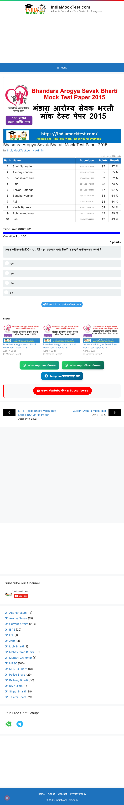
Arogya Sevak (18, 618)
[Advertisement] (62, 39)
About (51, 793)
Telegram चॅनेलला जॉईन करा (65, 376)
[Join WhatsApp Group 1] (9, 726)
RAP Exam (16, 685)
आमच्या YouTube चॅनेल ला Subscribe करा (64, 390)
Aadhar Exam (18, 612)
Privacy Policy (78, 793)
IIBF (11, 635)
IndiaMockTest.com (70, 7)
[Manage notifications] (7, 797)
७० (12, 263)
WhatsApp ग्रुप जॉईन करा (42, 365)
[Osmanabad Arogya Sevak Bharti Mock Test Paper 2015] (101, 332)
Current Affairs (18, 624)
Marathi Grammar (20, 657)
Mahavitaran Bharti (21, 652)
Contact (62, 793)
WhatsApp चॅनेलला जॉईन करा (85, 365)
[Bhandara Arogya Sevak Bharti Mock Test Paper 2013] (61, 332)
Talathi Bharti (17, 697)
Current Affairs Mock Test (89, 410)
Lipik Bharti (16, 646)
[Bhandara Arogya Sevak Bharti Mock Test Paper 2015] (21, 332)
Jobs (12, 640)
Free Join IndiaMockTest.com (63, 304)
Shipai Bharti (17, 691)
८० (11, 292)
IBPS (12, 629)
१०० (12, 283)
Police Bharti (17, 674)
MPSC (13, 663)
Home (41, 793)
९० (12, 273)
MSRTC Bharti (18, 669)
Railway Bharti (18, 680)
